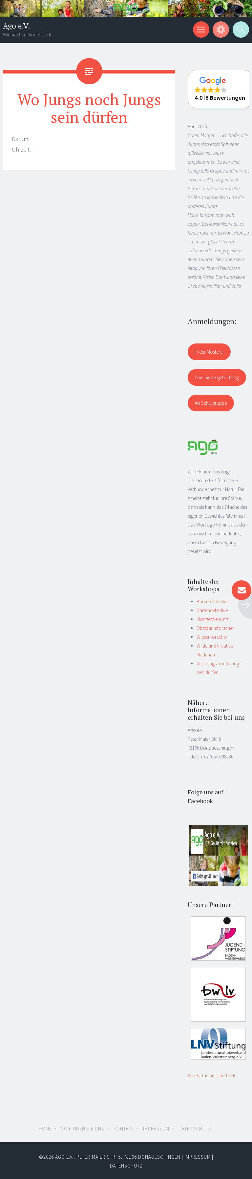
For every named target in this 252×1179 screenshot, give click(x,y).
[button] (220, 89)
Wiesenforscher (212, 637)
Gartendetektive (212, 610)
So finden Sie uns (82, 1129)
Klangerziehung (212, 619)
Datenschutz (194, 1129)
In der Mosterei (209, 352)
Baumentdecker (212, 601)
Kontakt (124, 1129)
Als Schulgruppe (211, 403)
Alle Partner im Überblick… (214, 1075)
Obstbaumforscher (215, 628)
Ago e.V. (16, 26)
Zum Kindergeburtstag (217, 377)
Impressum (156, 1129)
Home (45, 1129)
